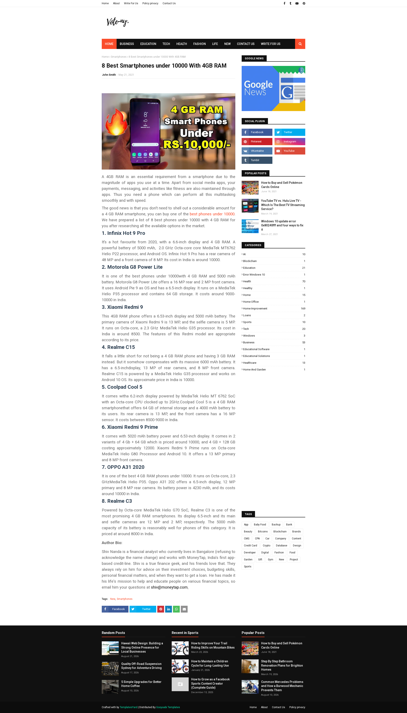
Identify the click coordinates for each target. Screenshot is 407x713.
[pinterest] (303, 3)
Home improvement (274, 308)
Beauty (248, 531)
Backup (276, 524)
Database (281, 545)
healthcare (274, 362)
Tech (274, 328)
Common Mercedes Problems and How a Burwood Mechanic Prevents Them (282, 686)
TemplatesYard (128, 707)
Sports (274, 322)
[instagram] (290, 141)
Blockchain (274, 261)
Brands (296, 531)
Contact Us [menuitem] (246, 44)
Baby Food (260, 524)
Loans (274, 315)
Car (267, 538)
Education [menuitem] (148, 44)
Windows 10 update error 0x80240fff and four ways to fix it (282, 225)
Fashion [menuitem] (199, 44)
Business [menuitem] (127, 44)
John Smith (109, 74)
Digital (265, 552)
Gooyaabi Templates (168, 707)
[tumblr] (290, 3)
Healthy (274, 288)
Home (105, 3)
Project (294, 559)
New (112, 598)
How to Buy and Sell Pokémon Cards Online (281, 185)
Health (274, 281)
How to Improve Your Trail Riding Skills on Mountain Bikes (213, 645)
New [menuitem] (227, 44)
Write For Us (131, 3)
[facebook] (284, 3)
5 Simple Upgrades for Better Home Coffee (141, 684)
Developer (250, 552)
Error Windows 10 (274, 274)
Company (280, 538)
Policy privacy (150, 3)
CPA (257, 538)
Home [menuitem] (109, 44)
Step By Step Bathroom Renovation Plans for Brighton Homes (282, 665)
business (274, 342)
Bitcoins (263, 531)
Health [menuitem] (181, 44)
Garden (248, 559)
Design (297, 545)
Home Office (274, 301)
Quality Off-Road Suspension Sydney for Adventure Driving (141, 666)
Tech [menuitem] (166, 44)
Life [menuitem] (215, 44)
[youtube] (297, 3)
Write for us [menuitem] (270, 44)
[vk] (257, 151)
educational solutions (274, 356)
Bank (289, 524)
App (246, 524)
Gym (270, 559)
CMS (246, 538)
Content (296, 538)
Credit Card (250, 545)
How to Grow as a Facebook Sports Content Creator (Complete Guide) (210, 683)
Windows (274, 335)
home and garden (274, 369)
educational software (274, 349)
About (116, 3)
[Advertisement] (228, 30)
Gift (260, 559)
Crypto (266, 545)
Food (292, 552)
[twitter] (290, 132)
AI (274, 254)
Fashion (279, 552)
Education (274, 267)
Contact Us (169, 3)
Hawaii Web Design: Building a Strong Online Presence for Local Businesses (142, 647)
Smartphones (119, 56)
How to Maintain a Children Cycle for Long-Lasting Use (210, 663)
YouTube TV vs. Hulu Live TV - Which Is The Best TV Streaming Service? (283, 205)
